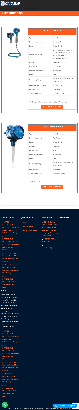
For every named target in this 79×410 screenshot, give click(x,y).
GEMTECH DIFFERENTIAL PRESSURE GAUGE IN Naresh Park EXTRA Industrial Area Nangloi (10, 227)
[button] (65, 406)
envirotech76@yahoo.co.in (51, 248)
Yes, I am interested (52, 107)
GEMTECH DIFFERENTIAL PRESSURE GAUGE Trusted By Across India (9, 282)
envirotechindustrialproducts (19, 8)
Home (24, 222)
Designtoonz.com (65, 408)
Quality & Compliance (30, 230)
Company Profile (28, 226)
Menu (76, 3)
